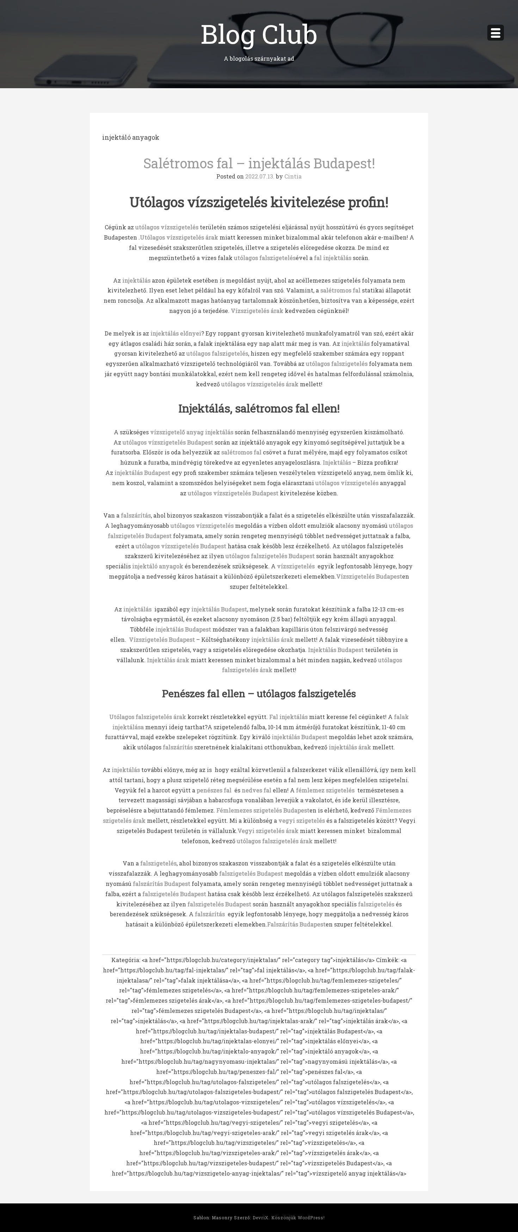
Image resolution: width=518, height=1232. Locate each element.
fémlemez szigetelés (325, 790)
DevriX (261, 1217)
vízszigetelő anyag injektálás (191, 432)
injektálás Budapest (142, 472)
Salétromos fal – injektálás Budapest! (259, 163)
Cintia (293, 176)
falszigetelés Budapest (219, 904)
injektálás (137, 609)
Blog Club (259, 33)
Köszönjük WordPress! (298, 1217)
